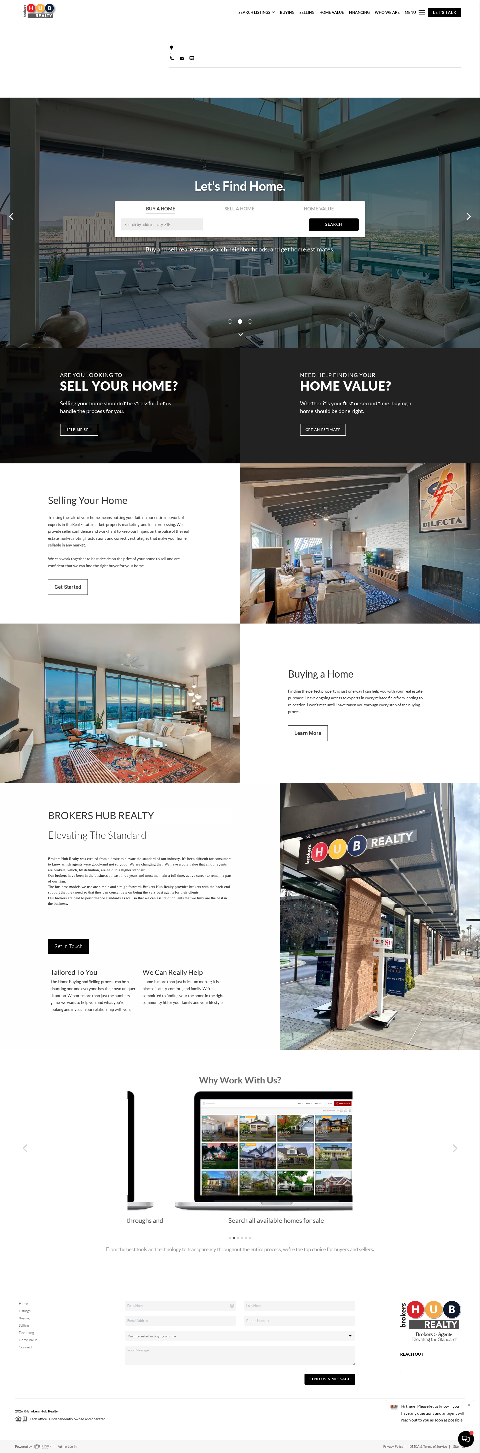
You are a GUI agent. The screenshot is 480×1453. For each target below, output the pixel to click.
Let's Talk (444, 12)
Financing (26, 1333)
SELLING (307, 12)
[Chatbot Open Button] (466, 1439)
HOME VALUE (332, 12)
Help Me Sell (79, 430)
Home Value (28, 1340)
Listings (24, 1311)
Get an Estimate (323, 430)
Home (23, 1304)
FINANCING (359, 12)
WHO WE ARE (387, 12)
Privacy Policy (393, 1446)
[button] (26, 1148)
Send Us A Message (330, 1379)
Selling (24, 1325)
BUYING (287, 12)
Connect (25, 1347)
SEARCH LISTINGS (254, 12)
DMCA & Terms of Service (428, 1446)
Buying (24, 1318)
